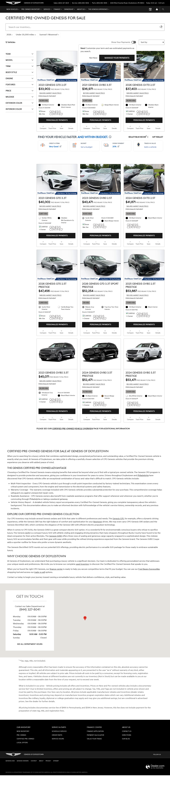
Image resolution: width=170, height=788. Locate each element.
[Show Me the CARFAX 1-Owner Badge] (43, 113)
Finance (57, 9)
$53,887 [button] (141, 292)
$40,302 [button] (54, 203)
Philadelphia (143, 475)
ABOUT (41, 761)
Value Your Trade (94, 739)
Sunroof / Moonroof (49, 34)
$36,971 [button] (97, 90)
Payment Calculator (95, 735)
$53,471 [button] (140, 381)
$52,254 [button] (97, 292)
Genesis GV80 (55, 536)
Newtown (97, 521)
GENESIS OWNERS (23, 761)
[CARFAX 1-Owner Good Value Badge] (87, 317)
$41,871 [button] (140, 203)
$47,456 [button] (54, 292)
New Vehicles (12, 9)
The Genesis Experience (98, 9)
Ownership (68, 9)
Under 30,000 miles (26, 34)
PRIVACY (48, 761)
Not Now (93, 58)
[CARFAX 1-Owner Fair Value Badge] (43, 400)
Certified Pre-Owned (25, 739)
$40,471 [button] (97, 203)
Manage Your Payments (117, 58)
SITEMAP (56, 761)
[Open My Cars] (156, 9)
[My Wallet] (150, 9)
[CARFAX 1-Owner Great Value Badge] (130, 113)
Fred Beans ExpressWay (149, 569)
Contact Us (126, 731)
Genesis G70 (118, 518)
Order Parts (57, 735)
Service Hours (58, 739)
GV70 (27, 533)
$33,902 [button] (54, 90)
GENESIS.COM (10, 761)
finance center (56, 569)
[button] (57, 101)
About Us (81, 9)
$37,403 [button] (141, 90)
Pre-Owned (21, 735)
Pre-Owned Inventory (30, 9)
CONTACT (34, 761)
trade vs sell (39, 572)
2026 (9, 34)
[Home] (13, 3)
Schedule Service (59, 731)
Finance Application (95, 731)
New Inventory (23, 731)
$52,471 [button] (97, 381)
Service (47, 9)
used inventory (82, 564)
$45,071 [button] (53, 378)
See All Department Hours (29, 644)
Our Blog (126, 739)
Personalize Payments (57, 120)
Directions (126, 735)
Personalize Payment (47, 96)
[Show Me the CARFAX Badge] (87, 113)
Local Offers (22, 743)
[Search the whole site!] (163, 9)
